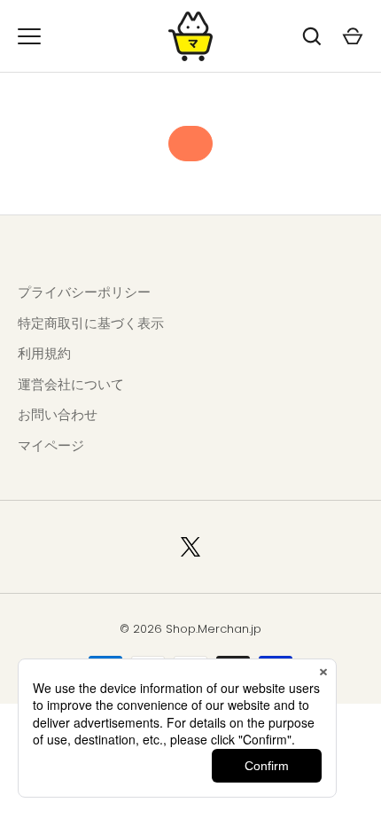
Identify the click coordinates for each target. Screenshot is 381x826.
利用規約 (44, 353)
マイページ (51, 445)
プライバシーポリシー (84, 292)
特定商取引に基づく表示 (91, 323)
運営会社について (71, 384)
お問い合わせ (57, 414)
